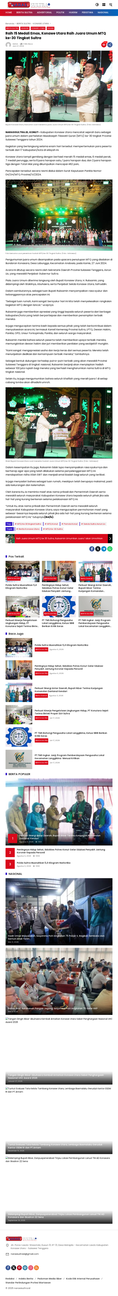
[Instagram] (30, 1267)
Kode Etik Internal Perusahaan (83, 1278)
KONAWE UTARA (38, 28)
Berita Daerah (86, 578)
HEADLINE (25, 28)
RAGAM (50, 28)
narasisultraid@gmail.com (25, 1253)
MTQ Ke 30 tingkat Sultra (29, 523)
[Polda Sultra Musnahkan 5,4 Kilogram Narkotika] (22, 571)
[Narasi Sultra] (29, 4)
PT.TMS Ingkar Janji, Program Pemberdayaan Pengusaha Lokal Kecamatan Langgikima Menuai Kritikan (95, 623)
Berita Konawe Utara (29, 529)
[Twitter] (97, 548)
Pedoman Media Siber (49, 1278)
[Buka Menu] (104, 4)
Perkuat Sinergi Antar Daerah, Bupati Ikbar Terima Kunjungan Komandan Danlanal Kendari (95, 588)
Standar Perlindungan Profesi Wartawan (28, 1282)
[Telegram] (103, 548)
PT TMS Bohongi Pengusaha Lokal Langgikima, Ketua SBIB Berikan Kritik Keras (58, 623)
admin (15, 44)
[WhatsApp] (109, 548)
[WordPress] (25, 1267)
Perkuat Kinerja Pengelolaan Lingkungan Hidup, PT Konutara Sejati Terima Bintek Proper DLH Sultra (22, 623)
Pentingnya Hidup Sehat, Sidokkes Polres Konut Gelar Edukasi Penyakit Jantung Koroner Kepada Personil (57, 588)
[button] (97, 4)
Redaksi (10, 1278)
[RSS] (36, 1267)
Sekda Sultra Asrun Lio (94, 523)
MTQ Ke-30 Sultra (54, 529)
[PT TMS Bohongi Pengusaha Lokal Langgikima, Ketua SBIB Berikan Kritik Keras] (59, 606)
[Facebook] (91, 548)
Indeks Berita (26, 1278)
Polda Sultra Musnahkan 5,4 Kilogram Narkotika (21, 587)
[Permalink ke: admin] (9, 45)
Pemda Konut (70, 523)
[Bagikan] (109, 44)
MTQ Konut (52, 523)
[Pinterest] (19, 1267)
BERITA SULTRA (12, 28)
